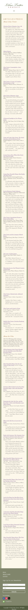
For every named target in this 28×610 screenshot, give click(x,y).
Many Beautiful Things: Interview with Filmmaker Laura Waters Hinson (12, 459)
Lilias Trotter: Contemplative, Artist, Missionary (12, 68)
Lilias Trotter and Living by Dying (11, 308)
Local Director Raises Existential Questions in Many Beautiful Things (13, 525)
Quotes (5, 576)
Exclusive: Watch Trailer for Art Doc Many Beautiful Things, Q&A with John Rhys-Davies (13, 388)
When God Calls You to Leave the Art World (12, 421)
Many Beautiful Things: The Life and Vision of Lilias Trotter (12, 364)
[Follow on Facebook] (4, 598)
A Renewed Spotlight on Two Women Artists (12, 119)
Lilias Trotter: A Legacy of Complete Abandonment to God (12, 82)
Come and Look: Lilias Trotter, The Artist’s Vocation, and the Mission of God (13, 138)
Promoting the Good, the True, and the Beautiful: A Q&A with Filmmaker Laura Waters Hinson (13, 403)
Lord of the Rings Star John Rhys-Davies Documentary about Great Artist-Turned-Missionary (13, 499)
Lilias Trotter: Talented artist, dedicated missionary (13, 294)
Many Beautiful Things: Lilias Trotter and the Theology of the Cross (13, 480)
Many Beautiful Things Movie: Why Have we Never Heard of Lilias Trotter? (13, 538)
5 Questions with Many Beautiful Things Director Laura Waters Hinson (13, 512)
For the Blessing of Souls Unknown (11, 191)
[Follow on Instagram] (6, 598)
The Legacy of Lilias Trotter (10, 254)
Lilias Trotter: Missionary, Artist (11, 95)
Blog (4, 572)
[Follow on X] (9, 598)
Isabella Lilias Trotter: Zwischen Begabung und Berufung (13, 322)
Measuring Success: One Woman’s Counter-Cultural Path (14, 268)
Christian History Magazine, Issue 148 (12, 26)
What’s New (6, 574)
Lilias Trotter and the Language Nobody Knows (13, 235)
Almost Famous (7, 51)
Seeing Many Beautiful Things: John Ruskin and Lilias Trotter (14, 174)
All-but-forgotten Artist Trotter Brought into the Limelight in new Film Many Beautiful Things (13, 351)
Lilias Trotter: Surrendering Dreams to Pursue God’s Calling (12, 218)
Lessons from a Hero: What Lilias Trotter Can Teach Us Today (13, 155)
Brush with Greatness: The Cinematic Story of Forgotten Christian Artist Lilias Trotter (13, 436)
